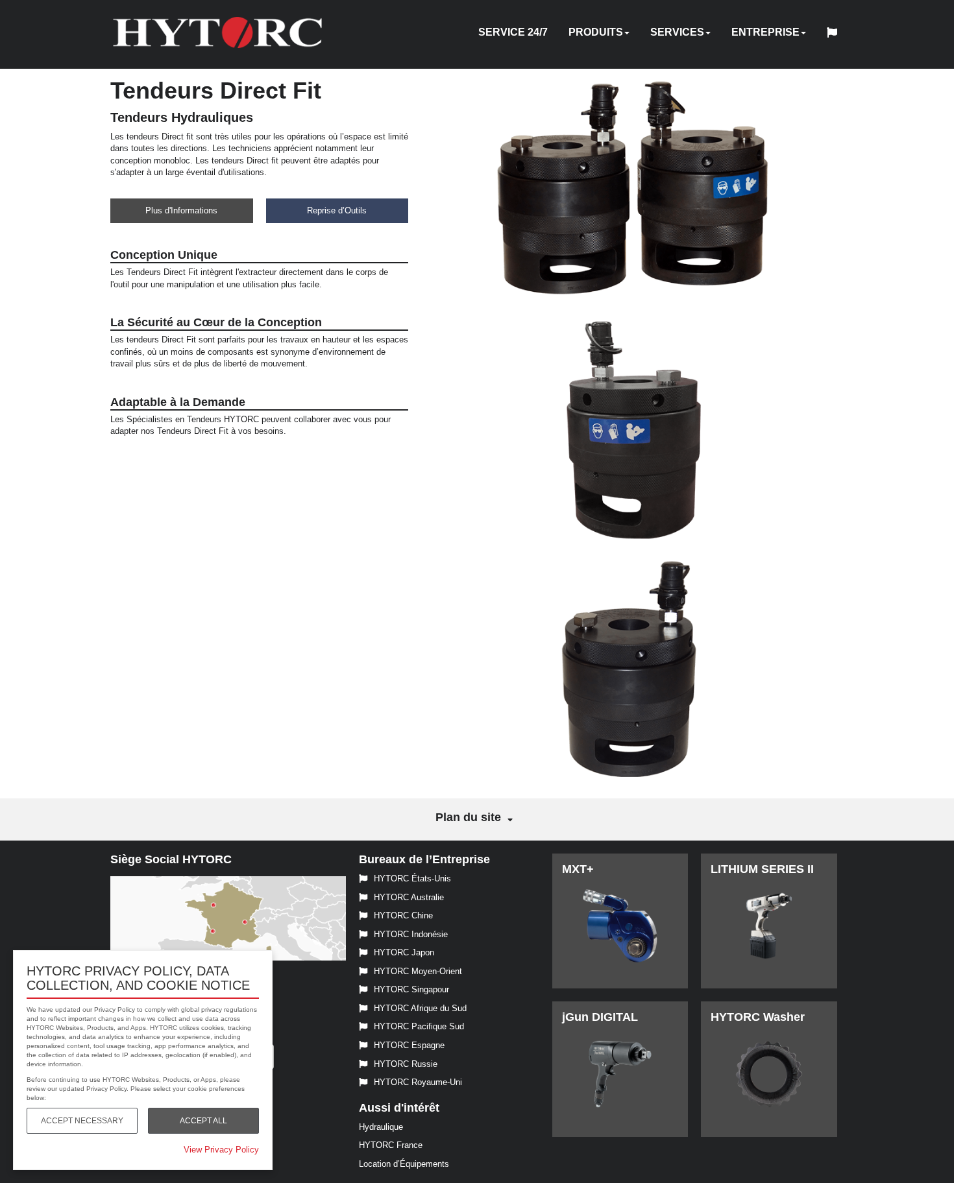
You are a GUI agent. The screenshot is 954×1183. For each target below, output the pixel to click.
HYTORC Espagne (409, 1045)
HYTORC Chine (403, 915)
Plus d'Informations (181, 210)
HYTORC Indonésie (411, 934)
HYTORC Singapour (411, 989)
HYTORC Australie (409, 897)
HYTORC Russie (405, 1064)
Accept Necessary (82, 1120)
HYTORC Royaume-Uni (418, 1082)
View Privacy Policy (221, 1149)
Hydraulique (381, 1127)
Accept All (203, 1120)
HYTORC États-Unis (412, 878)
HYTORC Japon (404, 952)
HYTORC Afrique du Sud (420, 1008)
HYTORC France (390, 1145)
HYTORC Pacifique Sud (419, 1026)
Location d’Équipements (404, 1164)
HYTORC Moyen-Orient (418, 971)
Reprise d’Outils (337, 210)
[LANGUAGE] (835, 34)
